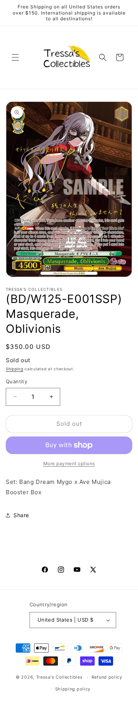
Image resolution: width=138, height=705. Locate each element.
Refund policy (107, 677)
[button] (15, 57)
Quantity (16, 381)
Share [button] (21, 515)
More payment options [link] (69, 463)
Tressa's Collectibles (59, 677)
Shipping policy (73, 689)
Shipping (14, 368)
